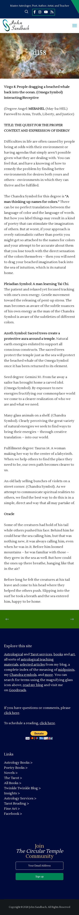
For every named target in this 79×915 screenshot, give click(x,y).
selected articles (32, 665)
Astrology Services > (20, 798)
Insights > (12, 793)
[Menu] (73, 25)
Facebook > (13, 814)
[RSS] (52, 12)
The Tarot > (13, 778)
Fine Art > (12, 809)
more (49, 675)
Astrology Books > (18, 763)
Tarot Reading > (16, 803)
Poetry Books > (16, 768)
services (45, 654)
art (72, 654)
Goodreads (17, 690)
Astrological (13, 654)
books (58, 654)
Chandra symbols (23, 675)
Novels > (11, 773)
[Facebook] (35, 12)
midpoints (66, 670)
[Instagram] (39, 12)
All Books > (12, 783)
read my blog (33, 685)
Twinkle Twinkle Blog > (22, 788)
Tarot (34, 654)
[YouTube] (46, 12)
